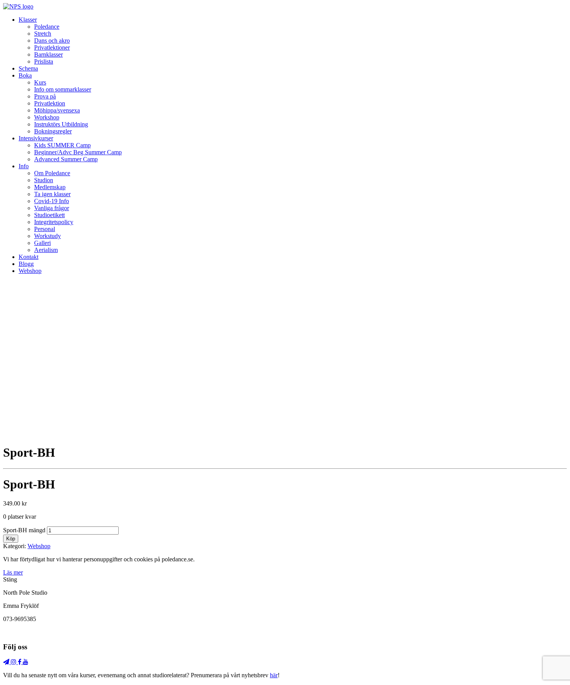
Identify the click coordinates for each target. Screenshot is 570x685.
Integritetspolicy (53, 222)
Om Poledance (52, 173)
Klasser (28, 19)
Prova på (45, 96)
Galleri (42, 243)
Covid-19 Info (51, 201)
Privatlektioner (52, 47)
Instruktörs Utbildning (61, 124)
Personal (44, 229)
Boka (25, 75)
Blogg (26, 264)
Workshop (46, 117)
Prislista (43, 61)
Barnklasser (48, 54)
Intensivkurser (36, 138)
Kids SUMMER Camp (62, 145)
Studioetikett (49, 215)
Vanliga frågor (51, 208)
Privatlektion (49, 103)
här (274, 675)
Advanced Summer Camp (66, 159)
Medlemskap (50, 187)
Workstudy (47, 236)
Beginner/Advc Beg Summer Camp (78, 152)
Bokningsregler (53, 131)
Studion (43, 180)
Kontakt (28, 257)
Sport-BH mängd (24, 530)
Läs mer (13, 572)
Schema (28, 68)
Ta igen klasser (52, 194)
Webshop (30, 270)
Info (24, 166)
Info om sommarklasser (62, 89)
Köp (10, 539)
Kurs (40, 82)
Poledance (46, 26)
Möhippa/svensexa (57, 110)
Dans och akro (52, 40)
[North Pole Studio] (18, 6)
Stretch (42, 33)
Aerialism (46, 250)
